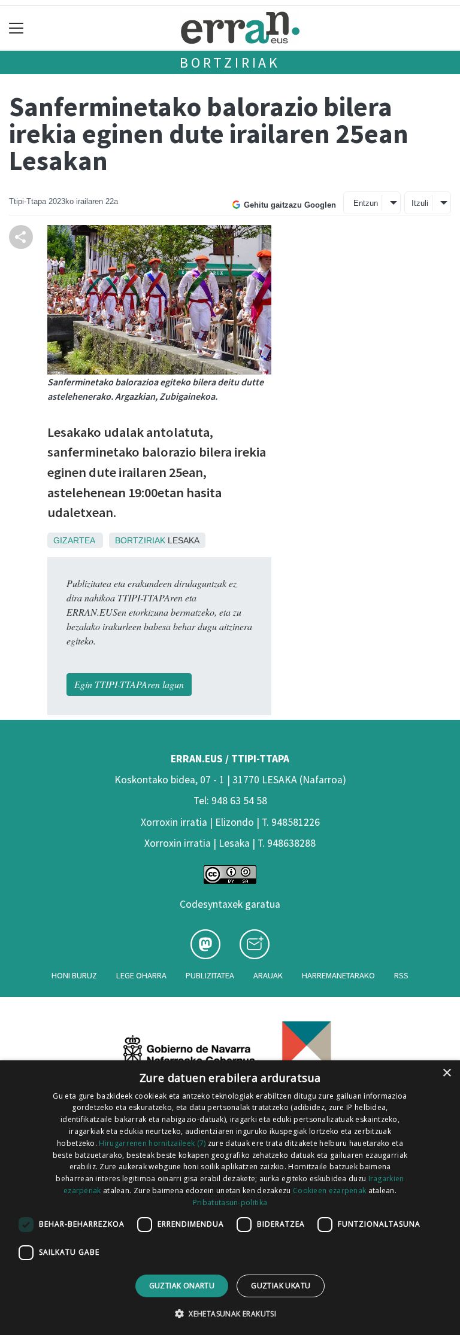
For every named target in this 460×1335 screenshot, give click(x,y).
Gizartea (74, 540)
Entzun (365, 203)
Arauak (268, 975)
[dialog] (230, 1197)
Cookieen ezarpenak (329, 1190)
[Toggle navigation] (16, 27)
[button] (230, 1313)
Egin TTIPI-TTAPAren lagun (129, 684)
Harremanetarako (338, 975)
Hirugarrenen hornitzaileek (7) (152, 1143)
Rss (401, 975)
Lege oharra (141, 975)
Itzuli (419, 203)
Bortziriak (230, 62)
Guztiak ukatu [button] (280, 1286)
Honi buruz (74, 975)
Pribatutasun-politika (230, 1202)
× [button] (446, 1073)
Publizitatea (210, 975)
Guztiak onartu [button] (182, 1286)
